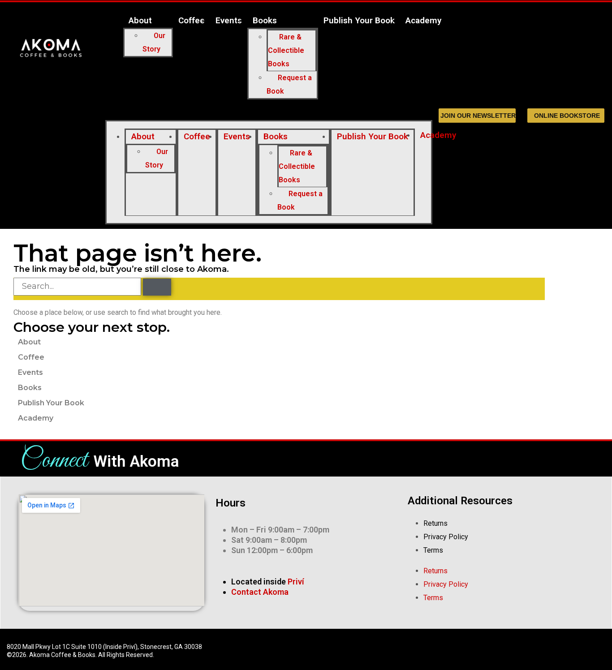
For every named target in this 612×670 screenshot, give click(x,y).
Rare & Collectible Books (286, 50)
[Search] (157, 287)
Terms (433, 550)
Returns (435, 523)
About (140, 20)
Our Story (153, 42)
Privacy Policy (445, 537)
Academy (423, 20)
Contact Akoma (260, 592)
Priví (296, 581)
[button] (268, 113)
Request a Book (289, 84)
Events (228, 20)
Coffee (191, 20)
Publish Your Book (359, 20)
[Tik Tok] (463, 649)
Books (265, 20)
